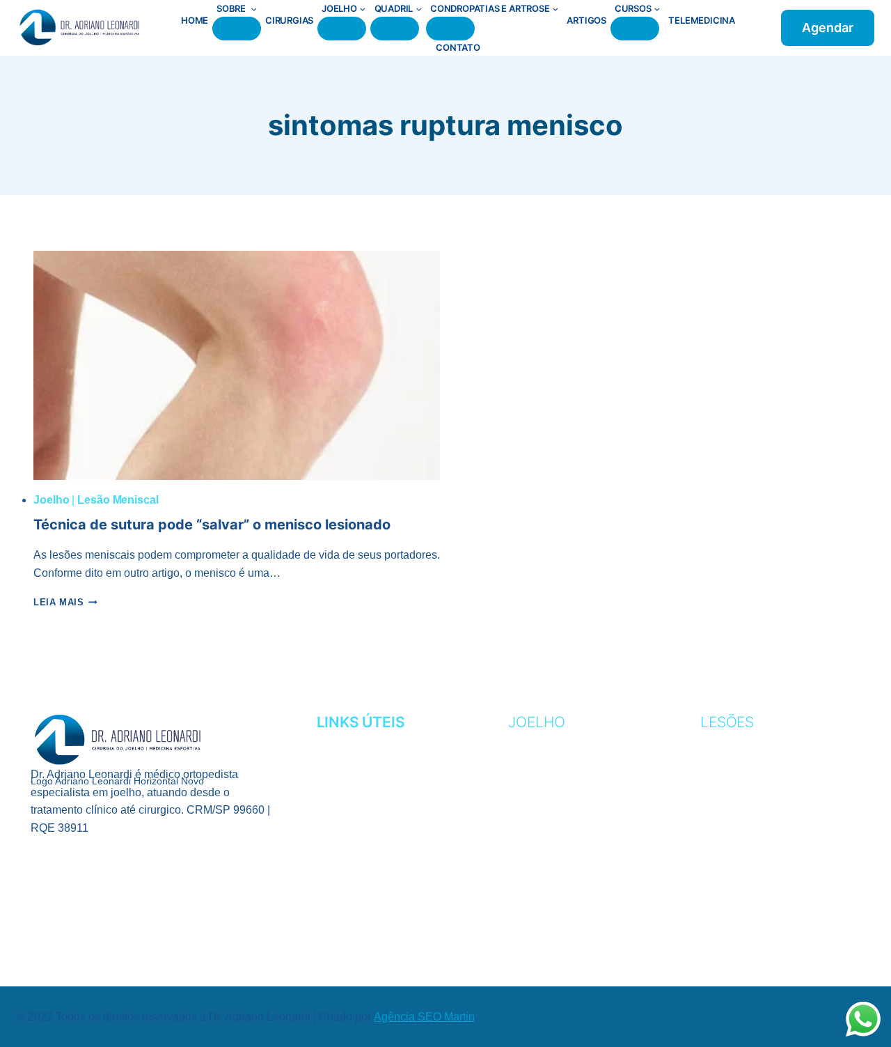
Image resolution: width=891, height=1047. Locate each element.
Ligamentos (544, 827)
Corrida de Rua (749, 763)
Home (194, 20)
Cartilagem (544, 763)
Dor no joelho (554, 891)
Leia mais (65, 602)
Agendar (827, 27)
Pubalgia (728, 870)
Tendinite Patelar (565, 870)
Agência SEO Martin (424, 1017)
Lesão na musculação (769, 848)
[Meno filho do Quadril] (394, 28)
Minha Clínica (358, 785)
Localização (356, 806)
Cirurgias (289, 20)
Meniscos (538, 848)
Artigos (586, 20)
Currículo (350, 763)
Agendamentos (365, 741)
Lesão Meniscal (118, 500)
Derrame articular (570, 912)
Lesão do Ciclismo (757, 806)
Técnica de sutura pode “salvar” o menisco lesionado (212, 524)
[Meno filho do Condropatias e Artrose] (450, 28)
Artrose (535, 741)
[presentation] (236, 365)
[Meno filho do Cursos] (634, 28)
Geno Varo (541, 806)
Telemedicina (701, 20)
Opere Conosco (367, 827)
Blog (332, 848)
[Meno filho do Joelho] (341, 28)
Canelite (728, 741)
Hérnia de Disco (750, 891)
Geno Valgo (544, 785)
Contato (458, 47)
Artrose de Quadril (763, 912)
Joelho (51, 500)
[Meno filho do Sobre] (236, 28)
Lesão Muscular (752, 827)
